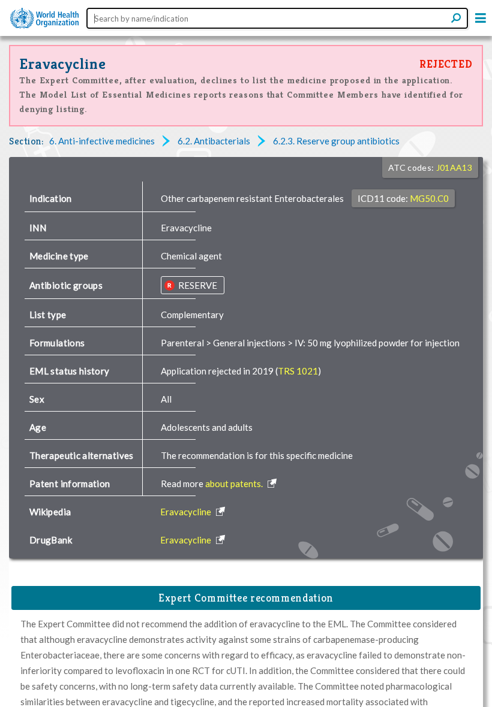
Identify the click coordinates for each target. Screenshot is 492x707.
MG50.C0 (429, 198)
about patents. (235, 483)
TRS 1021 (298, 370)
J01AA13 (454, 167)
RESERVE (196, 285)
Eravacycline (62, 64)
